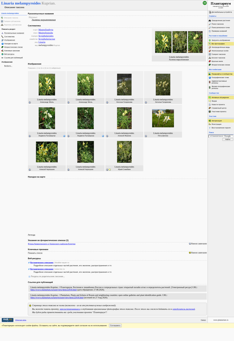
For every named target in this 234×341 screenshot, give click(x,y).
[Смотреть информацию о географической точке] (64, 136)
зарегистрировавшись (70, 309)
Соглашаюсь (115, 326)
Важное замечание (199, 244)
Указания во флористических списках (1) (48, 240)
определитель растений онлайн (221, 5)
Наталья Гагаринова (124, 102)
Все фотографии (218, 44)
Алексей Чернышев (46, 169)
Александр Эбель (47, 102)
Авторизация (217, 121)
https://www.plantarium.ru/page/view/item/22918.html (53, 290)
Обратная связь (20, 320)
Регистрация (216, 124)
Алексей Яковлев (124, 136)
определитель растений (184, 309)
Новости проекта (218, 105)
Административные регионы (219, 82)
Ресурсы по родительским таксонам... (48, 276)
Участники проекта (219, 112)
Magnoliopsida (45, 32)
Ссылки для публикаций (13, 58)
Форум (214, 101)
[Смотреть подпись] (30, 102)
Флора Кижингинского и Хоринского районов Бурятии (51, 244)
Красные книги (217, 61)
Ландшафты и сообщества (222, 74)
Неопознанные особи (220, 51)
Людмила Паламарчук (46, 136)
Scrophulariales (45, 36)
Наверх (203, 320)
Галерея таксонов (218, 54)
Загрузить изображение (221, 40)
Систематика (9, 37)
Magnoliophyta (45, 29)
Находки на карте (11, 44)
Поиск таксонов (218, 24)
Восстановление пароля (221, 128)
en (205, 3)
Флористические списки (13, 47)
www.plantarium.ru (220, 320)
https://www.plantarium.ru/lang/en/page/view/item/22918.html (56, 297)
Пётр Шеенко (163, 136)
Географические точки (220, 77)
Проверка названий (219, 31)
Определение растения (221, 20)
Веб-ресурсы (9, 54)
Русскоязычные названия (14, 33)
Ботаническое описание (41, 262)
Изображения (9, 40)
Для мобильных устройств (222, 12)
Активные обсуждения (220, 97)
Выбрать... (8, 66)
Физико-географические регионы (221, 87)
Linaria (41, 42)
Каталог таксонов (218, 58)
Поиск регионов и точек (221, 28)
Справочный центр (219, 108)
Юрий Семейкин (124, 169)
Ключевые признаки (12, 51)
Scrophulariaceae (46, 39)
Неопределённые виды (221, 47)
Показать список (35, 253)
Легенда (31, 235)
